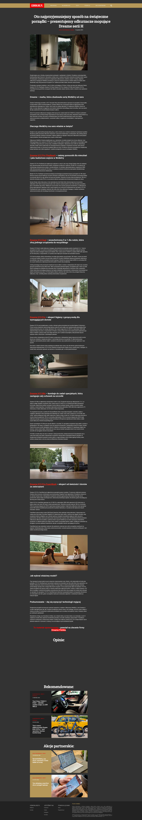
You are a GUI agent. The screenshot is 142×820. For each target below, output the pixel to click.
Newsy (72, 30)
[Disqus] (59, 661)
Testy (77, 5)
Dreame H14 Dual (38, 240)
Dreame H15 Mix (38, 393)
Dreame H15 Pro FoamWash (43, 484)
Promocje (87, 5)
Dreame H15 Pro (37, 317)
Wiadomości (53, 5)
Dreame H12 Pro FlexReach (43, 155)
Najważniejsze (66, 5)
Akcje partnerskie (101, 5)
